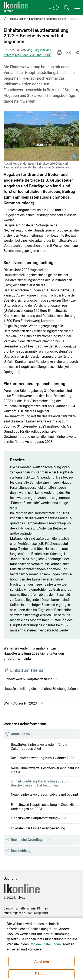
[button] (77, 7)
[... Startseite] (16, 7)
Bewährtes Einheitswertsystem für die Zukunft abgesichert (39, 747)
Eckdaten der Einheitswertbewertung (38, 828)
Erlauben (41, 974)
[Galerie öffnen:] (42, 136)
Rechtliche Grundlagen (30, 840)
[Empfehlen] (68, 52)
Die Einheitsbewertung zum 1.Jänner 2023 (42, 758)
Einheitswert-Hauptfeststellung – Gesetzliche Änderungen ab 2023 (44, 807)
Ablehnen (41, 961)
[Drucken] (59, 52)
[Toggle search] (66, 7)
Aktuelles (20, 734)
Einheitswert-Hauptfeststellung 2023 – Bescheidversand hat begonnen (40, 783)
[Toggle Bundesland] (54, 7)
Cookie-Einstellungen (45, 944)
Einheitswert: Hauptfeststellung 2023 (38, 818)
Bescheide (21, 851)
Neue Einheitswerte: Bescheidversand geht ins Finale (45, 770)
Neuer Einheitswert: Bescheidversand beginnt (44, 794)
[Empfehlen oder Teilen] (77, 52)
